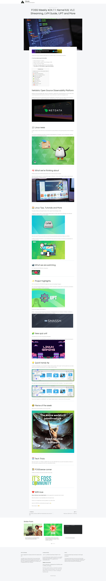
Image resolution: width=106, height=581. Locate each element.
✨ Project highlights (36, 77)
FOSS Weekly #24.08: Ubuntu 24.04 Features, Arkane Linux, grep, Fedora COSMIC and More (52, 539)
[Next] (81, 533)
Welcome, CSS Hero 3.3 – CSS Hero (70, 512)
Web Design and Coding (53, 7)
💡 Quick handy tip (36, 79)
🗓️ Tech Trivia (35, 82)
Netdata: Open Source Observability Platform (40, 71)
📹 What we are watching (37, 76)
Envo (66, 552)
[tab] (51, 543)
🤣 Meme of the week (36, 81)
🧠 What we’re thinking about (37, 73)
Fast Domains (24, 552)
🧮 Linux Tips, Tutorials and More (38, 74)
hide (42, 69)
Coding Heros (46, 552)
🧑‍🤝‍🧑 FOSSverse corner (36, 83)
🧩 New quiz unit (35, 78)
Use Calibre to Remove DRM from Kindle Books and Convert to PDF (40, 513)
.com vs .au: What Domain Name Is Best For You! (51, 554)
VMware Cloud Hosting (47, 562)
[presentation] (33, 530)
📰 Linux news (35, 72)
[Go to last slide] (25, 533)
